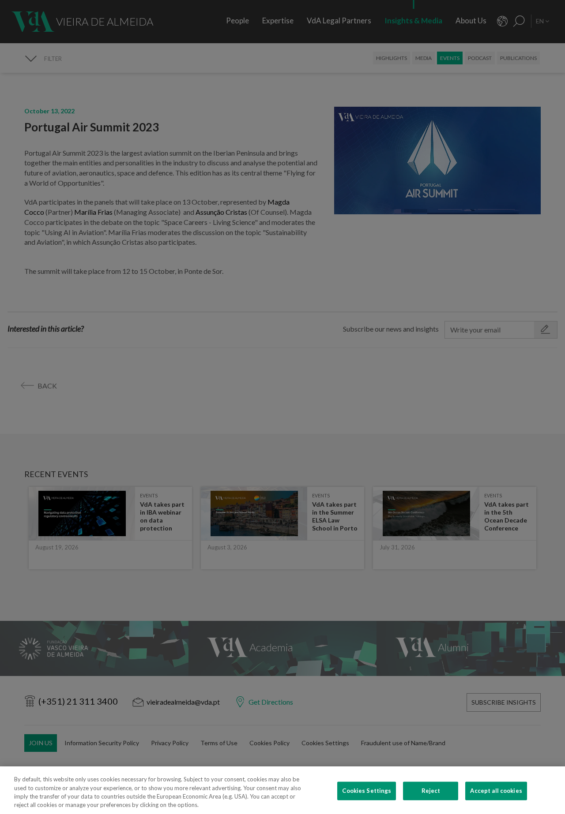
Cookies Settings (366, 790)
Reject (431, 790)
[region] (282, 790)
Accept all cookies (496, 790)
